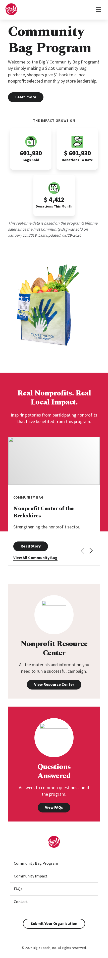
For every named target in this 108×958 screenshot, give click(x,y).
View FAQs (54, 807)
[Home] (11, 14)
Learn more (25, 96)
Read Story (31, 546)
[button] (90, 551)
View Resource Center (54, 684)
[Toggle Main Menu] (98, 9)
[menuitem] (54, 863)
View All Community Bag (35, 557)
